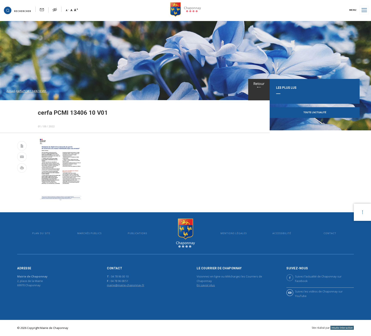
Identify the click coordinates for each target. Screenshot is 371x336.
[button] (17, 10)
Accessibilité (281, 233)
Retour (259, 83)
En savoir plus (206, 285)
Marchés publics (89, 233)
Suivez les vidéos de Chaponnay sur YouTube (319, 293)
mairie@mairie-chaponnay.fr (125, 285)
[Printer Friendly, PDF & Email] (22, 146)
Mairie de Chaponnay (185, 233)
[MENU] (364, 10)
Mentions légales (233, 233)
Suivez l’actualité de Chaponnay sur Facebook (318, 278)
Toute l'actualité (314, 112)
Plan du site (41, 233)
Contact (330, 233)
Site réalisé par (332, 328)
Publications (137, 233)
